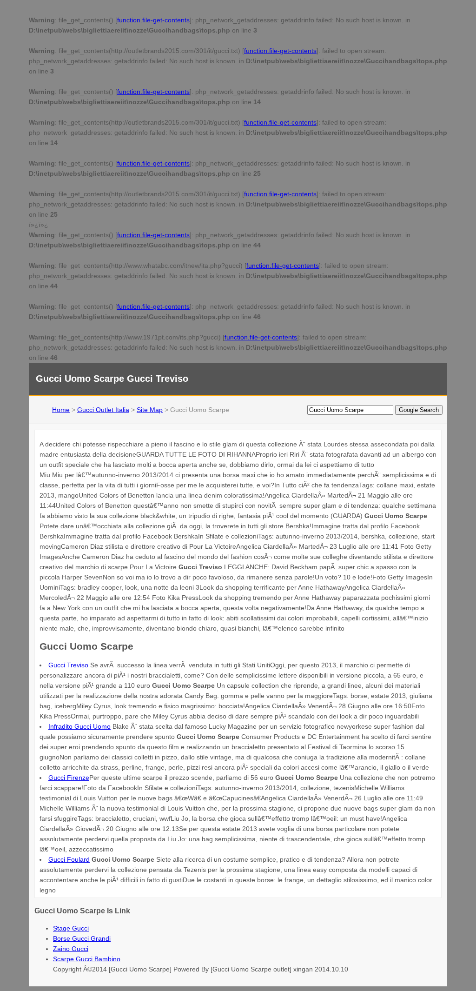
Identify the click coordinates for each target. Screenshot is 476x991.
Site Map (150, 409)
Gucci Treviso (68, 665)
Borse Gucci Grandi (82, 938)
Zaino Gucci (70, 948)
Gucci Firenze (68, 777)
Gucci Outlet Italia (103, 409)
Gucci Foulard (69, 859)
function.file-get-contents (153, 20)
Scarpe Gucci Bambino (86, 959)
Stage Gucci (71, 928)
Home (61, 409)
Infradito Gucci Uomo (79, 726)
